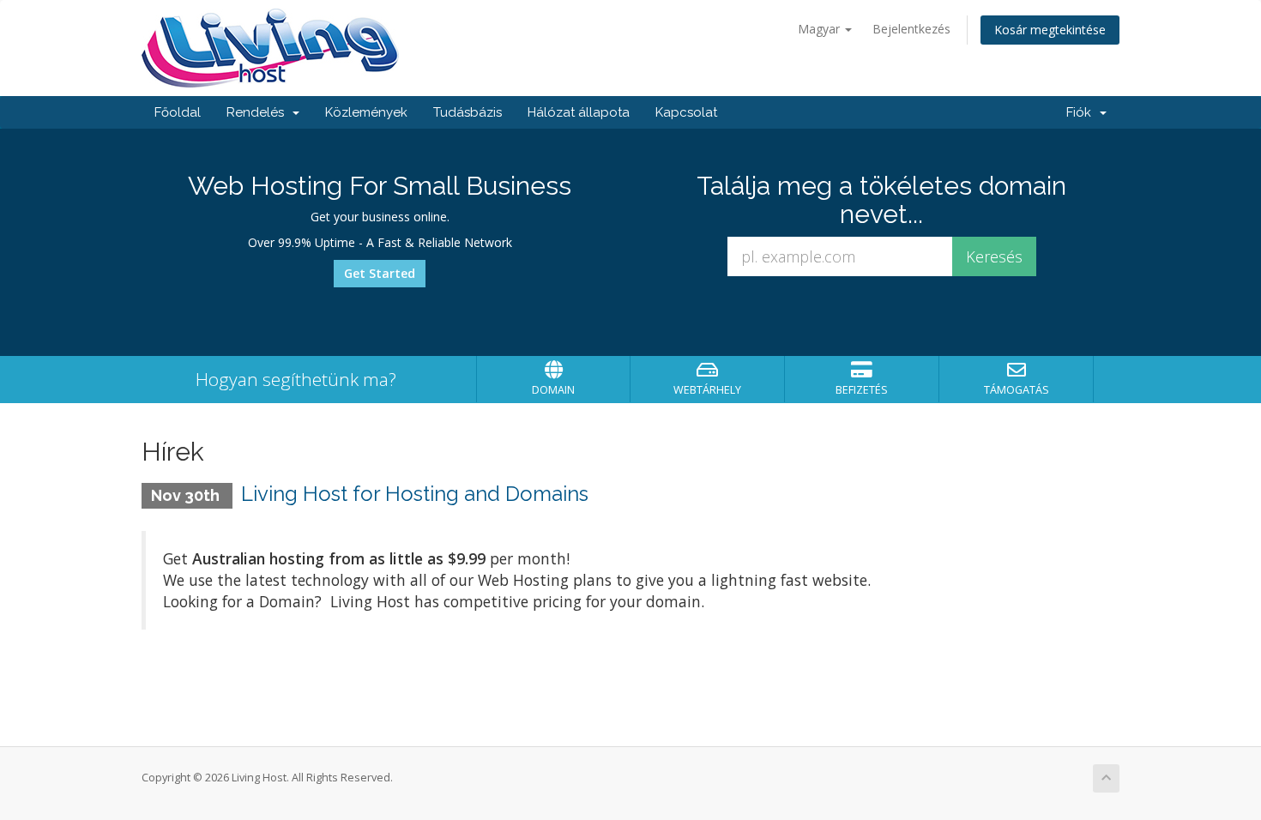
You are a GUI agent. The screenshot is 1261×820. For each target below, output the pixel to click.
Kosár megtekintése (1050, 29)
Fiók (1082, 112)
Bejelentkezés (911, 29)
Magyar (820, 29)
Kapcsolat (686, 112)
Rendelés (258, 112)
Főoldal (177, 112)
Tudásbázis (467, 112)
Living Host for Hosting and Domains (414, 493)
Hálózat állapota (579, 112)
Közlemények (366, 112)
